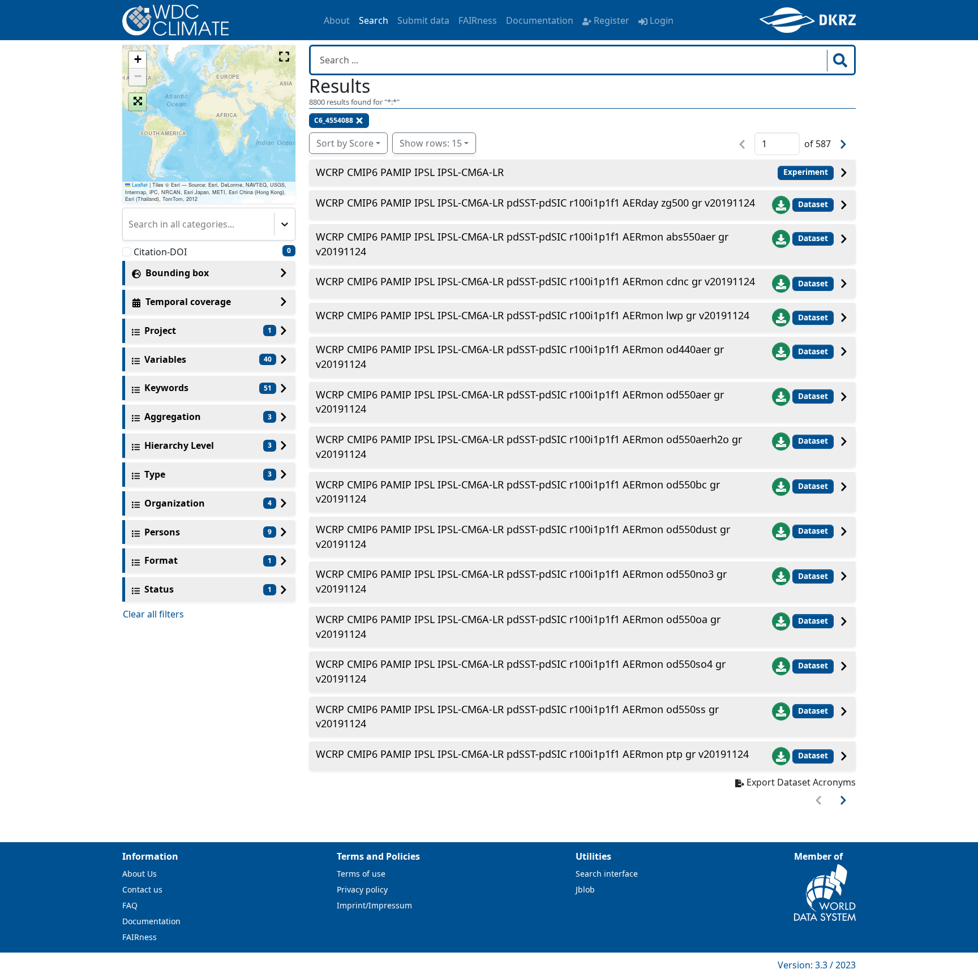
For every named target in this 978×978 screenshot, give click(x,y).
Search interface (607, 873)
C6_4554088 (333, 120)
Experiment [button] (805, 172)
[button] (137, 60)
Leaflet (139, 184)
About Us (139, 873)
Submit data (423, 20)
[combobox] (129, 224)
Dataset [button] (813, 204)
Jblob (585, 889)
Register (611, 20)
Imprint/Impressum (374, 905)
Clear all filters (153, 614)
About (337, 20)
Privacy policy (362, 889)
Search (373, 20)
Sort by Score (345, 143)
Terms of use (361, 873)
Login (662, 20)
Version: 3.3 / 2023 (817, 965)
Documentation (539, 20)
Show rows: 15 (431, 143)
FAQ (130, 905)
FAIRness (477, 20)
